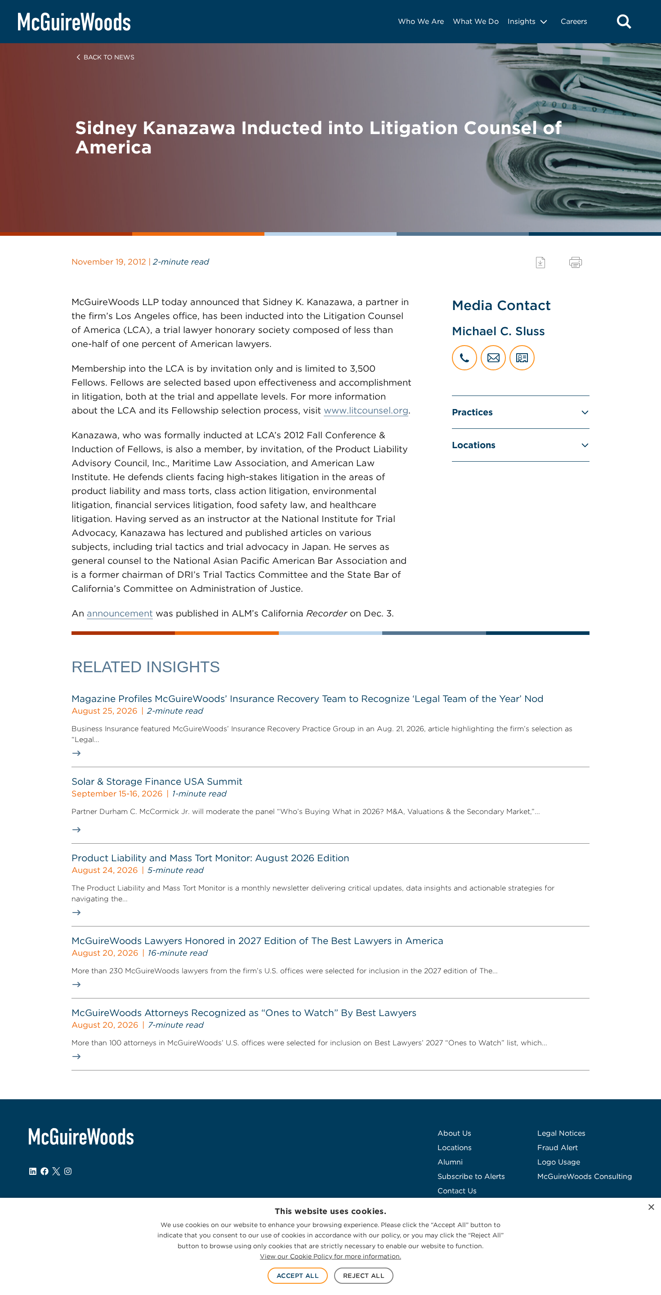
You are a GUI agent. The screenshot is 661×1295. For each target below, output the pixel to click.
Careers (574, 21)
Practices (472, 412)
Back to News (109, 57)
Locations (474, 445)
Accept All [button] (298, 1275)
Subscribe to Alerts (471, 1176)
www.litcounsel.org (366, 410)
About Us (454, 1133)
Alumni (450, 1162)
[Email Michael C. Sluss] (493, 357)
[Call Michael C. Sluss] (464, 357)
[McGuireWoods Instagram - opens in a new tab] (68, 1171)
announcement (120, 613)
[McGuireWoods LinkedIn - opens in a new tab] (33, 1171)
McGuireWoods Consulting (584, 1176)
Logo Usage (558, 1162)
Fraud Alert (557, 1147)
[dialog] (330, 1246)
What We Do (476, 21)
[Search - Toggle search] (624, 21)
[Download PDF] (540, 262)
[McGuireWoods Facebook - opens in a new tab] (44, 1171)
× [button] (651, 1207)
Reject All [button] (363, 1275)
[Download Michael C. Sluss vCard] (522, 357)
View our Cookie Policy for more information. (330, 1256)
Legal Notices (561, 1133)
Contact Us (457, 1191)
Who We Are (421, 21)
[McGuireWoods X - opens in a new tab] (56, 1171)
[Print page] (576, 262)
